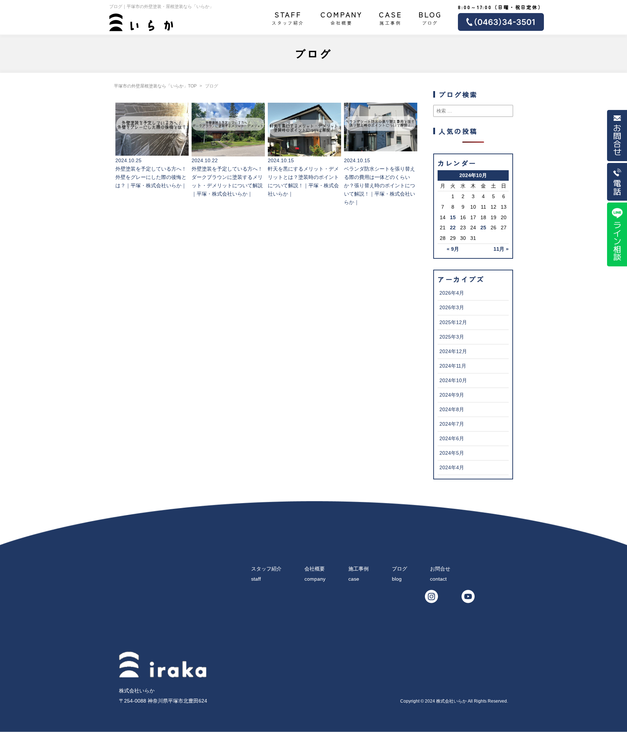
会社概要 (341, 17)
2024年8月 (451, 409)
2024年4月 (451, 467)
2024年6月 (451, 438)
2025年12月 (453, 322)
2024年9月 (451, 395)
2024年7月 (451, 424)
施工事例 (390, 17)
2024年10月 (453, 380)
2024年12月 (453, 351)
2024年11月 (452, 366)
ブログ (430, 17)
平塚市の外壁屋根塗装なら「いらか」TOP (155, 86)
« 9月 (453, 249)
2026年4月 (451, 293)
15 (453, 217)
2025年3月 (451, 337)
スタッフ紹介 (288, 17)
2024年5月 (451, 453)
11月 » (501, 249)
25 (483, 227)
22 (453, 227)
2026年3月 (451, 307)
